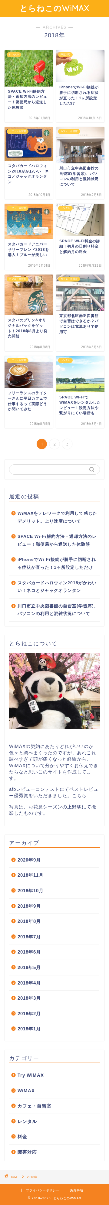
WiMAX (26, 1090)
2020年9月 (29, 859)
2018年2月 (29, 1013)
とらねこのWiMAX (54, 8)
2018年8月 (29, 921)
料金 (22, 1136)
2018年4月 (29, 982)
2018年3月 (29, 998)
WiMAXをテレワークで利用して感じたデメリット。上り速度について (57, 517)
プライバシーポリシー (42, 1190)
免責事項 (76, 1190)
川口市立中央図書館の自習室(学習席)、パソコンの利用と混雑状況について (58, 610)
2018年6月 (29, 951)
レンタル (27, 1121)
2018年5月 (29, 967)
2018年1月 (29, 1028)
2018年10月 (31, 890)
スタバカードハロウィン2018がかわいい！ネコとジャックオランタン (57, 587)
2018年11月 (31, 875)
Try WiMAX (31, 1075)
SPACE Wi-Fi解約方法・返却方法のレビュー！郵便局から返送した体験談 (57, 540)
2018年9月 (29, 906)
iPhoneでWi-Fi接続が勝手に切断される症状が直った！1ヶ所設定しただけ (57, 563)
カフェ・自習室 (34, 1105)
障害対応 (27, 1152)
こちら (79, 795)
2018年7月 (29, 936)
